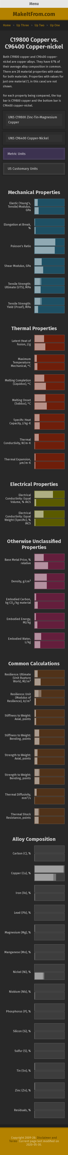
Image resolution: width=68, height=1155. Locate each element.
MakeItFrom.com (34, 14)
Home (7, 25)
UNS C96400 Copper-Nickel (28, 138)
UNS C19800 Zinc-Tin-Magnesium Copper (32, 119)
